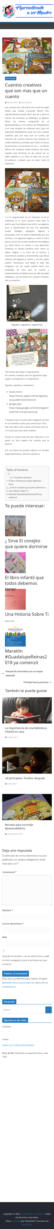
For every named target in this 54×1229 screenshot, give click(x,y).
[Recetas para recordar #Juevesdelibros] (27, 795)
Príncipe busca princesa (36, 682)
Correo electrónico (13, 923)
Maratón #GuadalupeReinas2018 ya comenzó (25, 496)
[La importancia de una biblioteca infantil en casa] (27, 699)
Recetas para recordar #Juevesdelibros (19, 826)
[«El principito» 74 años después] (27, 749)
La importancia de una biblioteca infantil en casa (26, 729)
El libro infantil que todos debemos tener (25, 482)
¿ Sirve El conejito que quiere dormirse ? (27, 487)
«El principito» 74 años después (25, 778)
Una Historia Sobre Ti (18, 491)
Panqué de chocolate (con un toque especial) (24, 673)
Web (4, 937)
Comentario (9, 872)
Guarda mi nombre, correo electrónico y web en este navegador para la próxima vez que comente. (25, 960)
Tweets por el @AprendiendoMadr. (18, 1045)
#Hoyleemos (10, 78)
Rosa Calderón (26, 102)
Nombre (7, 910)
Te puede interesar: (23, 477)
